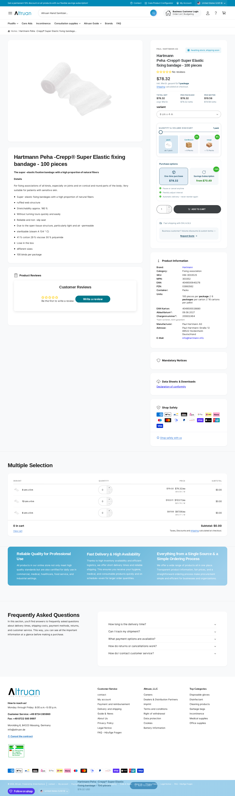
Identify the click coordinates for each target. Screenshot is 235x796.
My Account (185, 3)
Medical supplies (199, 718)
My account (104, 699)
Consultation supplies (66, 23)
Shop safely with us (171, 437)
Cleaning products (200, 704)
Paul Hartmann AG (167, 49)
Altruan (18, 784)
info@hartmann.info (193, 338)
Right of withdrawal (154, 713)
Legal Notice (104, 727)
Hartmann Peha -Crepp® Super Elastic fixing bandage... (47, 31)
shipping (195, 530)
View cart (17, 531)
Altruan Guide (91, 23)
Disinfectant (196, 699)
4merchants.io (39, 784)
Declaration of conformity (171, 386)
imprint (147, 704)
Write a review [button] (93, 299)
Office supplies (198, 723)
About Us (103, 718)
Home (14, 31)
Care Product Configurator (160, 3)
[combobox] (98, 13)
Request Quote (187, 236)
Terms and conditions (155, 709)
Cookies (148, 723)
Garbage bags (197, 709)
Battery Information (154, 727)
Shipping (161, 86)
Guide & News (105, 713)
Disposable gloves (200, 694)
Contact (137, 3)
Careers (148, 694)
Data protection (152, 718)
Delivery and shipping (109, 709)
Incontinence (197, 713)
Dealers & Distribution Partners (161, 699)
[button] (10, 13)
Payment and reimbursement (114, 704)
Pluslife (12, 23)
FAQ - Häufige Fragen (109, 732)
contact (102, 694)
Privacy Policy (105, 723)
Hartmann (187, 267)
